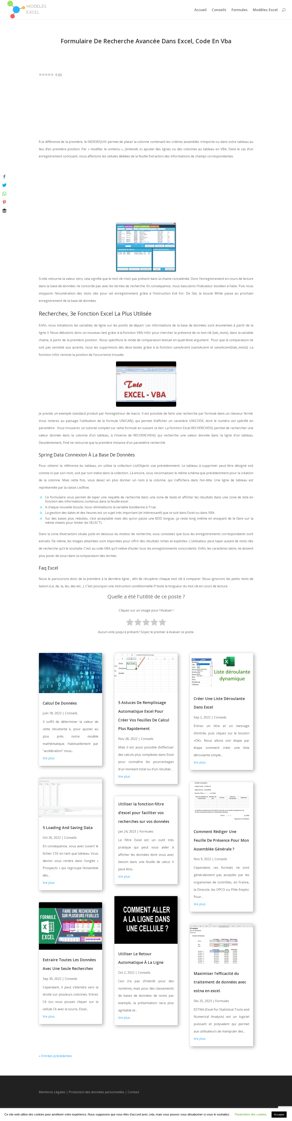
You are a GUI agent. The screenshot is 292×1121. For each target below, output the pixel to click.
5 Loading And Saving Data (68, 827)
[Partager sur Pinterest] (4, 202)
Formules (239, 10)
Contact (133, 1092)
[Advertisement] (146, 108)
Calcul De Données (60, 703)
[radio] (129, 622)
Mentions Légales (52, 1092)
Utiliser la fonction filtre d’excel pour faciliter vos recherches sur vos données (143, 812)
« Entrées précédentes (55, 1056)
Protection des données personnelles (97, 1092)
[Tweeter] (4, 185)
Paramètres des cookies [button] (251, 1114)
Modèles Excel (265, 10)
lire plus (49, 758)
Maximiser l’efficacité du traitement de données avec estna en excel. (220, 982)
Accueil (200, 10)
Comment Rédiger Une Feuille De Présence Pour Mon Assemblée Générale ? (221, 840)
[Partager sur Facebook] (4, 177)
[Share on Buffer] (4, 211)
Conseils (219, 10)
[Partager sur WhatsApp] (4, 194)
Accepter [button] (279, 1114)
